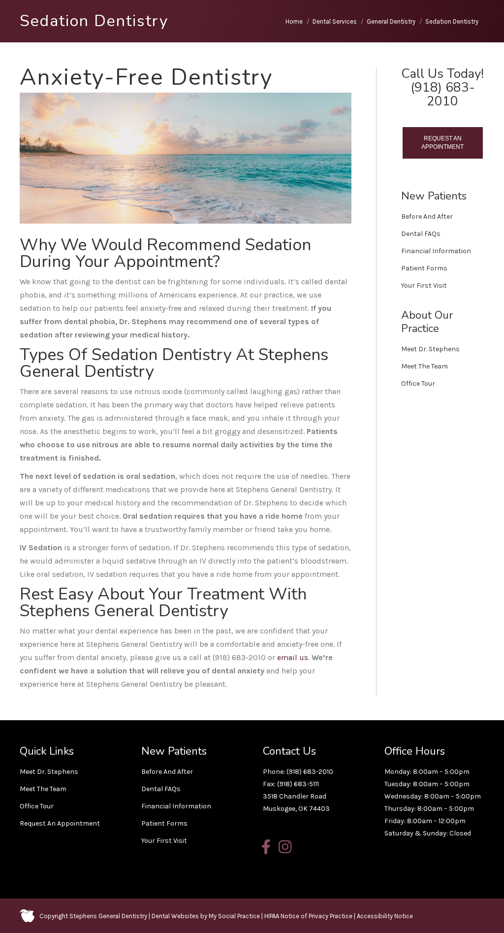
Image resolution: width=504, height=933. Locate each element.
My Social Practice (233, 916)
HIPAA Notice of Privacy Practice (308, 916)
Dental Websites (175, 916)
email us (292, 657)
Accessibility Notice (385, 916)
